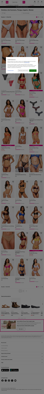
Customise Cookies (11, 70)
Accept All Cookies (33, 70)
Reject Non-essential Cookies (23, 70)
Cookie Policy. (27, 62)
